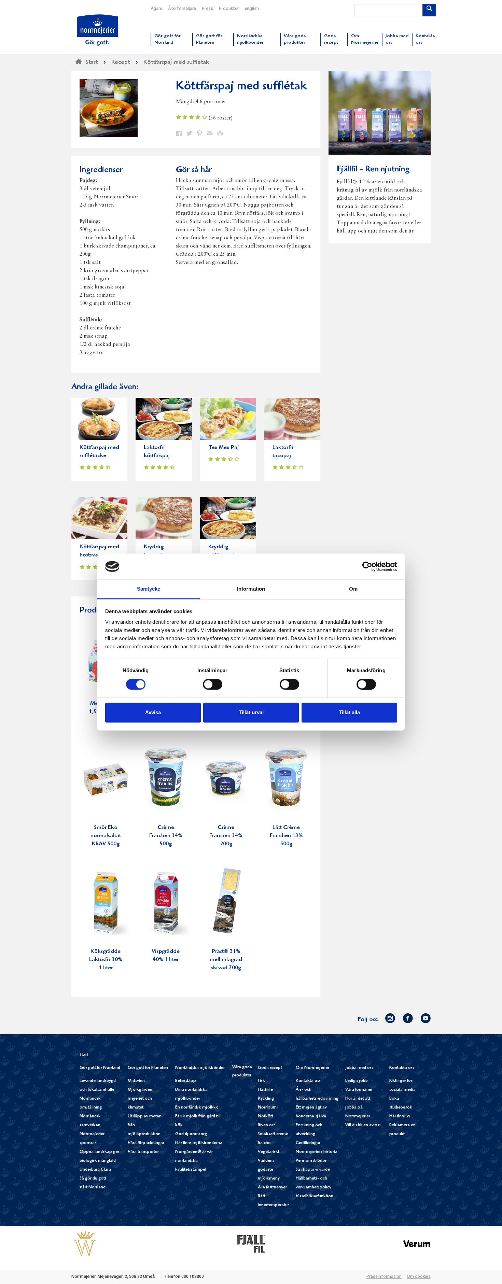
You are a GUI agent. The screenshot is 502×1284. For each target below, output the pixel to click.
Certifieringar (308, 1143)
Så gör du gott (93, 1178)
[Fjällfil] (251, 1243)
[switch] (212, 683)
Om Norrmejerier (312, 1068)
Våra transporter (143, 1152)
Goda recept (270, 1068)
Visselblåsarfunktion (314, 1196)
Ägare (156, 9)
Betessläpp (185, 1081)
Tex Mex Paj (223, 448)
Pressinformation (384, 1277)
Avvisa (153, 713)
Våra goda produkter (242, 1071)
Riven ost (266, 1125)
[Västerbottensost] (85, 1243)
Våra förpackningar (146, 1143)
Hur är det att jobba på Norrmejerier (357, 1108)
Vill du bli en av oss (363, 1125)
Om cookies (419, 1277)
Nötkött (265, 1116)
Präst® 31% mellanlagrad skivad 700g (226, 960)
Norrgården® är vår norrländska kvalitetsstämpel (194, 1161)
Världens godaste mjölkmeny (269, 1170)
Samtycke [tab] (149, 589)
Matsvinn (136, 1081)
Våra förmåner (359, 1090)
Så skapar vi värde (313, 1170)
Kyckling (266, 1099)
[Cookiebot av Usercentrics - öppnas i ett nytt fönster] (367, 566)
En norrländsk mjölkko (197, 1107)
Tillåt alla (349, 713)
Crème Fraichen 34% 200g (225, 836)
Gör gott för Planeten (148, 1068)
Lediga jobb (356, 1081)
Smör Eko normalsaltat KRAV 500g (105, 836)
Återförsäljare (182, 9)
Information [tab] (251, 589)
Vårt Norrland (93, 1187)
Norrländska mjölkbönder (200, 1068)
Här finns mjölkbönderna (198, 1143)
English (252, 9)
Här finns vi (399, 1116)
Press (207, 9)
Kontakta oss (308, 1081)
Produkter (229, 9)
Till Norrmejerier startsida (97, 30)
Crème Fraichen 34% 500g (165, 836)
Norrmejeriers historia (316, 1152)
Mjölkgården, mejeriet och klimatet (141, 1099)
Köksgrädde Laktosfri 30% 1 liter (105, 960)
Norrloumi (268, 1107)
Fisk (261, 1081)
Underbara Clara (95, 1170)
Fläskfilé (265, 1090)
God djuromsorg (191, 1134)
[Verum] (417, 1243)
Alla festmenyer (272, 1187)
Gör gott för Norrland (100, 1068)
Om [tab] (353, 589)
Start (84, 1055)
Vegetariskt (268, 1152)
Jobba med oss (359, 1068)
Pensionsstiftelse (311, 1161)
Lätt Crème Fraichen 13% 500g (286, 836)
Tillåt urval (251, 713)
